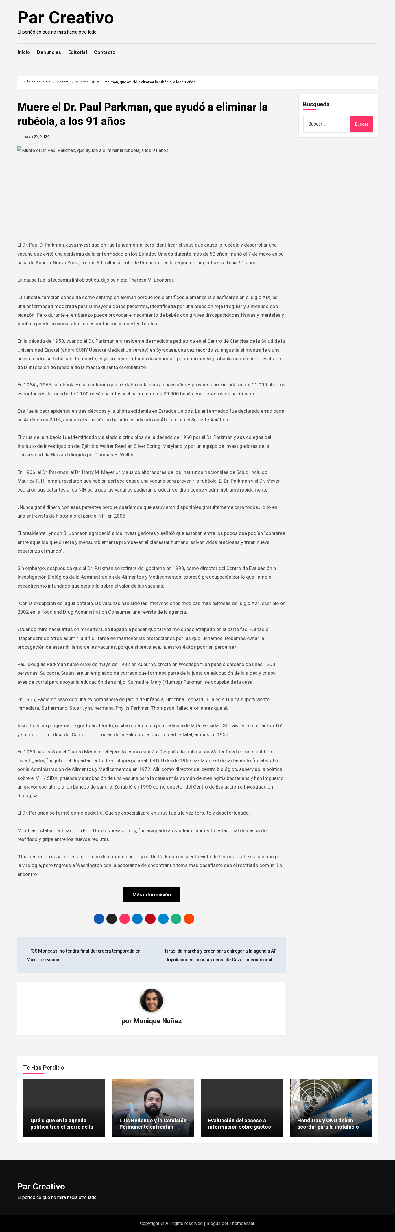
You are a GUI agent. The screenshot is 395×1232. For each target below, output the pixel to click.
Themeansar (242, 1223)
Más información (151, 894)
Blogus (213, 1223)
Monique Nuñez (158, 1021)
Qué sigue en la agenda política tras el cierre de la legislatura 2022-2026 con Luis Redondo (61, 1129)
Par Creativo (65, 17)
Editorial (77, 52)
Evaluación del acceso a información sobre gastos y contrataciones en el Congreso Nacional (241, 1129)
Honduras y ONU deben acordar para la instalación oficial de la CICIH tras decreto (329, 1129)
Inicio (24, 52)
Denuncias (49, 52)
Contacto (104, 52)
